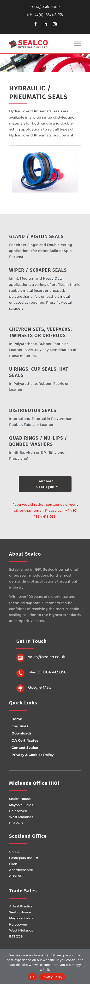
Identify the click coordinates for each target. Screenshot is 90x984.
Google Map (39, 687)
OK (32, 977)
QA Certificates (25, 740)
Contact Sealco (25, 747)
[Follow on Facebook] (35, 24)
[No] (84, 966)
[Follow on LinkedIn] (45, 24)
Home (17, 719)
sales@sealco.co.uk (45, 6)
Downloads (21, 733)
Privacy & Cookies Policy (33, 755)
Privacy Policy (52, 977)
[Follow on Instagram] (55, 24)
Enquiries (20, 726)
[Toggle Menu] (77, 44)
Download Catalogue (45, 484)
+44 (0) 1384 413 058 (47, 672)
